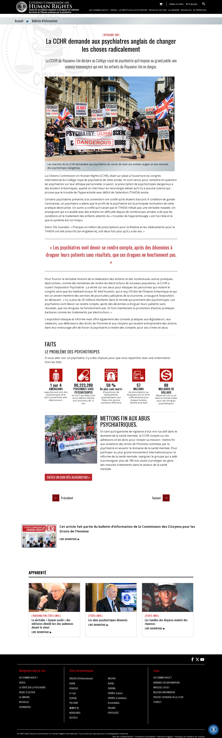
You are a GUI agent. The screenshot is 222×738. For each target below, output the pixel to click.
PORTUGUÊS (113, 712)
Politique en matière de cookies (190, 736)
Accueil (19, 21)
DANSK (72, 683)
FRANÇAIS (73, 688)
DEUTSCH (73, 717)
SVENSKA (112, 688)
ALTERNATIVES (200, 10)
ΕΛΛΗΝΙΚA (113, 702)
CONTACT (157, 701)
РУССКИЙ (73, 702)
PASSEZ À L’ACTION (157, 10)
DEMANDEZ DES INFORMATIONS (166, 682)
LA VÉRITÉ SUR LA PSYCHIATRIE (133, 10)
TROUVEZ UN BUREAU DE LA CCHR (168, 697)
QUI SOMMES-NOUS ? (99, 10)
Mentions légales (165, 736)
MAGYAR (112, 678)
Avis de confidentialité (123, 736)
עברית (72, 693)
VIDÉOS (113, 10)
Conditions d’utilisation (145, 736)
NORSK (111, 683)
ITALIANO (112, 707)
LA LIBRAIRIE (173, 10)
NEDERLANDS (74, 712)
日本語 (73, 697)
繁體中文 (74, 707)
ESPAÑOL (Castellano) (117, 697)
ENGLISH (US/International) (81, 678)
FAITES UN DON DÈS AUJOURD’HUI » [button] (68, 477)
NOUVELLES (186, 10)
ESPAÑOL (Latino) (115, 693)
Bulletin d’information (44, 21)
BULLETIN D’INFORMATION (164, 692)
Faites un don (176, 4)
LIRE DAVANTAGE (69, 539)
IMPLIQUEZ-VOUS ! (161, 687)
